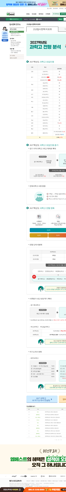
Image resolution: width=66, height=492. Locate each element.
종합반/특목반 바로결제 (12, 489)
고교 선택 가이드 (15, 45)
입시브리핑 (13, 40)
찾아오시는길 (55, 480)
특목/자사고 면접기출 (16, 50)
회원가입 (26, 19)
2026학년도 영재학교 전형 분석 (52, 428)
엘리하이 (14, 476)
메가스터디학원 (52, 476)
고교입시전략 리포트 (42, 29)
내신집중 (34, 14)
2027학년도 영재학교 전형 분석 (52, 414)
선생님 (28, 14)
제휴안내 (49, 480)
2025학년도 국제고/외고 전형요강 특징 (53, 436)
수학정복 (47, 14)
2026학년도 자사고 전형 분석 (51, 420)
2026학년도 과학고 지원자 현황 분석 (53, 422)
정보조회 (27, 484)
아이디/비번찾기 (32, 19)
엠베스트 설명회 (13, 58)
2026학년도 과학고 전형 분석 (51, 425)
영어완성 (41, 14)
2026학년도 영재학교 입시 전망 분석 (53, 433)
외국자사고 (56, 14)
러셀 (43, 476)
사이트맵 (60, 480)
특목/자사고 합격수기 (16, 35)
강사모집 (37, 480)
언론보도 (32, 480)
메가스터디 (34, 476)
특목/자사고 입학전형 (16, 42)
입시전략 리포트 (14, 31)
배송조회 (40, 19)
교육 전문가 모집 (44, 480)
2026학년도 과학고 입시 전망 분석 (52, 430)
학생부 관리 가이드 (15, 33)
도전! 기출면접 (14, 52)
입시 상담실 (12, 55)
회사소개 (28, 480)
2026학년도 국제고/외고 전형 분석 (52, 417)
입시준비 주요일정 (15, 44)
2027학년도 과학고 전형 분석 (51, 412)
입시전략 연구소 (16, 24)
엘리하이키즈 (23, 476)
